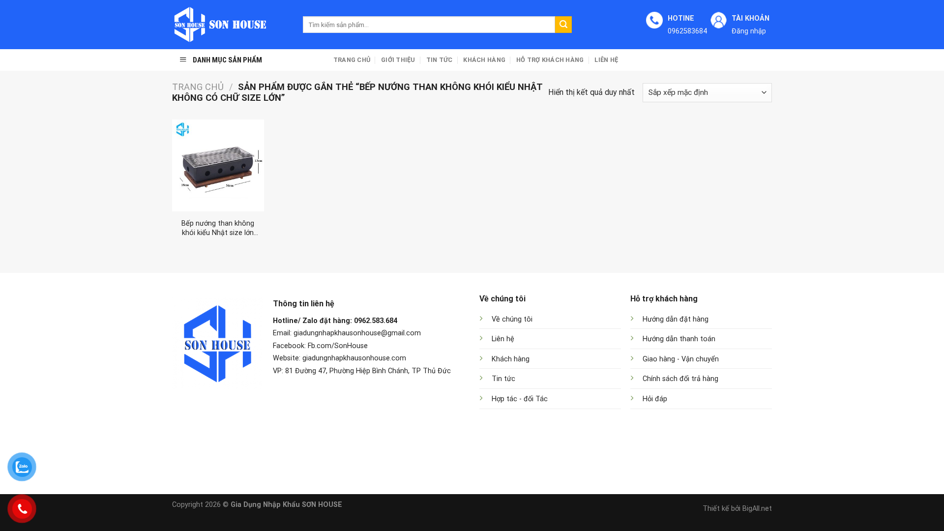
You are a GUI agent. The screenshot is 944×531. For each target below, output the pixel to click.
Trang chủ (351, 59)
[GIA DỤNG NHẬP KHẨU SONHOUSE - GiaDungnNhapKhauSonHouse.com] (230, 24)
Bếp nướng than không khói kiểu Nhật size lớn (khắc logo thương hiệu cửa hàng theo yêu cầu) (217, 228)
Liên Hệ (606, 59)
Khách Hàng (484, 59)
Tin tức (439, 59)
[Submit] (563, 24)
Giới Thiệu (398, 59)
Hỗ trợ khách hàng (550, 59)
